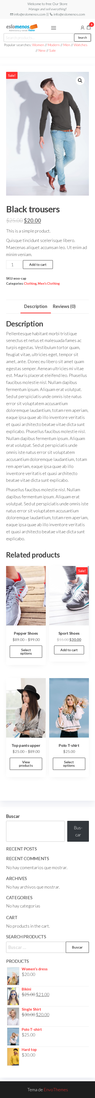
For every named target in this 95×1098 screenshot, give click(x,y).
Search (82, 37)
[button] (53, 28)
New (42, 50)
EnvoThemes (56, 1089)
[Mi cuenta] (82, 27)
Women (38, 45)
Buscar (13, 816)
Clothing (30, 283)
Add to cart (38, 264)
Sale (52, 50)
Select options (26, 651)
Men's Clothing (49, 283)
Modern (54, 45)
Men (66, 45)
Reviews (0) (64, 306)
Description (35, 306)
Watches (80, 45)
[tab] (35, 307)
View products (26, 763)
